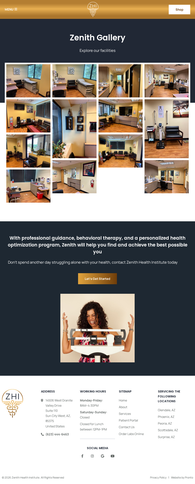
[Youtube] (112, 456)
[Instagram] (92, 456)
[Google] (102, 456)
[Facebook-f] (82, 456)
